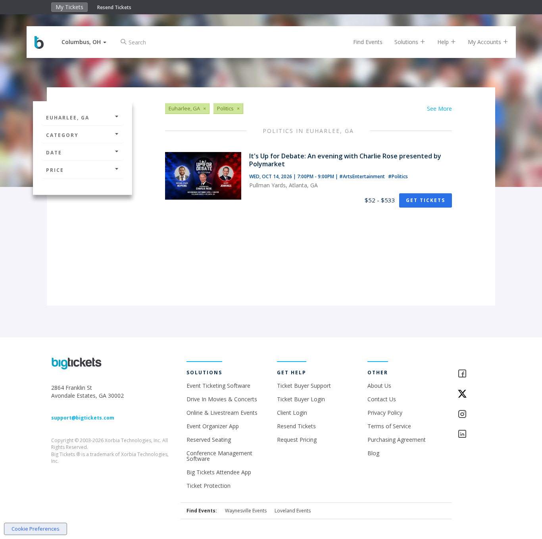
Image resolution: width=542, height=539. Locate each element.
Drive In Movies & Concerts (221, 399)
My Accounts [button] (485, 42)
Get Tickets (425, 200)
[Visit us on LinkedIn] (474, 434)
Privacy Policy (384, 412)
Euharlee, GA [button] (67, 117)
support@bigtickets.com (82, 417)
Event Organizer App (212, 426)
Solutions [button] (407, 42)
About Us (379, 385)
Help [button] (443, 42)
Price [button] (55, 170)
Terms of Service (389, 426)
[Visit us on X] (474, 394)
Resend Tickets (114, 7)
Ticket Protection (208, 485)
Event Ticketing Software (218, 385)
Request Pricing (297, 439)
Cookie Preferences (36, 528)
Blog (373, 453)
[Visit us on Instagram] (474, 415)
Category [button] (62, 135)
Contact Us (381, 399)
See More (439, 108)
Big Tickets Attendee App (218, 472)
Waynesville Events (246, 510)
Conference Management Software (219, 455)
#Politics (398, 176)
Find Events (367, 42)
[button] (84, 42)
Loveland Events (293, 510)
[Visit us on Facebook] (474, 374)
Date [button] (54, 152)
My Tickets (69, 7)
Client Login (292, 412)
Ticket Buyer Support (304, 385)
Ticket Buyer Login (301, 399)
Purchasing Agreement (396, 439)
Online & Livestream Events (222, 412)
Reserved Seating (208, 439)
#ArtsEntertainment (362, 176)
